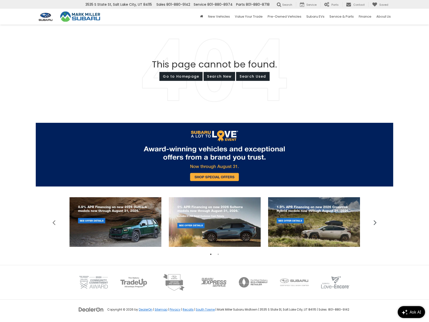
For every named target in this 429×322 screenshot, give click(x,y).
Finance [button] (365, 16)
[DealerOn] (91, 309)
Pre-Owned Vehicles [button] (284, 16)
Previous (54, 222)
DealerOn (145, 310)
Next (375, 222)
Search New (219, 76)
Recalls (188, 310)
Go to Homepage (181, 76)
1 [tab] (210, 254)
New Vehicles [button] (219, 16)
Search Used (253, 76)
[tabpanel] (115, 222)
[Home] (202, 17)
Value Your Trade (249, 16)
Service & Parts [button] (341, 16)
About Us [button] (383, 16)
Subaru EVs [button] (315, 16)
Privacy (175, 310)
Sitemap (161, 310)
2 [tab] (218, 254)
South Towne (205, 310)
